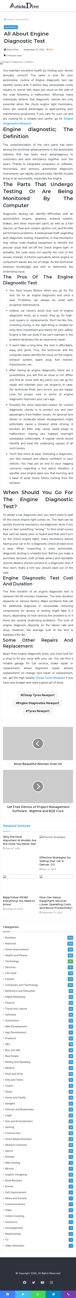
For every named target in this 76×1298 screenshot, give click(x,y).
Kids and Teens (14, 1079)
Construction (12, 1133)
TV (6, 1239)
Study (8, 1091)
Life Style (10, 973)
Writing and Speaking (17, 1061)
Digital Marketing (15, 996)
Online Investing (14, 1216)
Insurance (11, 1221)
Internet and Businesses (19, 1109)
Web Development (16, 1026)
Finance (10, 1002)
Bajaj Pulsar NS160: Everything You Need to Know (19, 901)
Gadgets (10, 1103)
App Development (15, 1032)
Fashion (9, 979)
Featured (10, 943)
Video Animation (14, 1245)
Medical (9, 1067)
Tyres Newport (38, 711)
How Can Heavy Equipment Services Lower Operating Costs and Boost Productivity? (55, 903)
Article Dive (13, 49)
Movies (9, 1168)
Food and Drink (14, 1073)
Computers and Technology (21, 984)
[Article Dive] (24, 5)
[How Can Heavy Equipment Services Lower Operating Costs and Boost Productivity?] (56, 884)
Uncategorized (14, 1227)
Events (9, 1186)
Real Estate (12, 1056)
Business (10, 937)
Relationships (13, 1233)
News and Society (16, 1198)
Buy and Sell (12, 1050)
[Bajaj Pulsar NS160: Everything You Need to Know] (20, 884)
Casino (9, 1085)
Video (8, 1210)
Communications (15, 1204)
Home (10, 19)
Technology (12, 961)
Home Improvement (17, 949)
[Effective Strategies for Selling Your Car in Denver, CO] (56, 844)
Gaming (9, 1127)
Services (10, 967)
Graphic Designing (16, 1174)
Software (10, 1014)
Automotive (22, 19)
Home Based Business (18, 1138)
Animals (9, 1156)
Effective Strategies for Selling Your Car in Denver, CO (55, 861)
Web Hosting (12, 1162)
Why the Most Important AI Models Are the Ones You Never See (19, 840)
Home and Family (15, 1097)
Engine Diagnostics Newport (38, 703)
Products (10, 1038)
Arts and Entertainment (19, 1121)
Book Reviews (13, 1180)
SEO (7, 1044)
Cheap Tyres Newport (38, 695)
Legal (8, 1115)
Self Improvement (15, 1192)
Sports (9, 1150)
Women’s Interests (16, 1144)
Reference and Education (20, 990)
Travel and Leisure (16, 1008)
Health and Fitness (16, 955)
